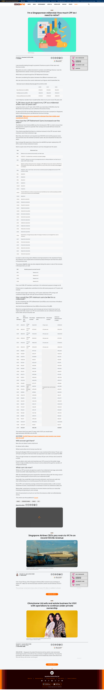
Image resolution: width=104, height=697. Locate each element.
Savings (33, 501)
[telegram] (56, 58)
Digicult (64, 4)
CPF (38, 501)
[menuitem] (29, 4)
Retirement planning (26, 501)
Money (18, 501)
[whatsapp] (58, 58)
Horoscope (57, 4)
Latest (29, 4)
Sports (70, 4)
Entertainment (41, 4)
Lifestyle (49, 4)
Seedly (36, 497)
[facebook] (52, 58)
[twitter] (54, 58)
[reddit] (60, 58)
